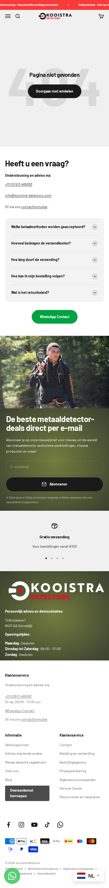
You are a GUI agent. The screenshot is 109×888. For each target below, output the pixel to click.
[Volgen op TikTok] (47, 824)
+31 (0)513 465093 (18, 696)
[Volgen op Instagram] (21, 824)
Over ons (12, 771)
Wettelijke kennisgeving (43, 868)
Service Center (71, 788)
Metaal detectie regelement (25, 762)
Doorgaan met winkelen (54, 91)
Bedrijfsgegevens (73, 762)
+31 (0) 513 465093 (18, 184)
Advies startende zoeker (23, 753)
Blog (8, 780)
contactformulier (34, 207)
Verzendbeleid (46, 873)
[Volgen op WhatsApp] (60, 824)
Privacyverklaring (73, 771)
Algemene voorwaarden (78, 780)
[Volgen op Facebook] (8, 824)
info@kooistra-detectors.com (28, 195)
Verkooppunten (17, 745)
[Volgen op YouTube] (34, 824)
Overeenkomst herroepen (21, 793)
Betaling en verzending (77, 753)
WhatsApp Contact (54, 317)
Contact (66, 745)
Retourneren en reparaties (80, 797)
